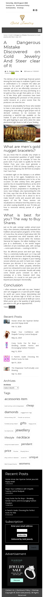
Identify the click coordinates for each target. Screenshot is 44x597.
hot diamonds (9, 431)
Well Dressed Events (11, 464)
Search (33, 547)
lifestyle (9, 437)
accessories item (16, 399)
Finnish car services (24, 417)
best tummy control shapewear (14, 406)
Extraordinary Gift (10, 417)
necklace (23, 437)
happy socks (32, 424)
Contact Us (10, 5)
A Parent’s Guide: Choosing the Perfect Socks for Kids (25, 358)
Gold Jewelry (11, 8)
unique (33, 457)
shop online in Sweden (12, 457)
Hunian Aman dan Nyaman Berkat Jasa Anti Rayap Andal (25, 322)
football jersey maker (11, 424)
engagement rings (26, 412)
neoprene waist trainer (12, 444)
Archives (7, 385)
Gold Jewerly (27, 539)
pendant (26, 444)
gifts (23, 423)
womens (24, 463)
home (6, 35)
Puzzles (15, 451)
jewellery (12, 307)
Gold (10, 35)
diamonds (11, 412)
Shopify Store (24, 451)
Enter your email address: (22, 532)
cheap (30, 405)
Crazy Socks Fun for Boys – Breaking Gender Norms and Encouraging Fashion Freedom (25, 345)
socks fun (24, 457)
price (8, 451)
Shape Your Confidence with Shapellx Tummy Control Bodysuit (25, 333)
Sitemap (20, 8)
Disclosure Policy (22, 5)
